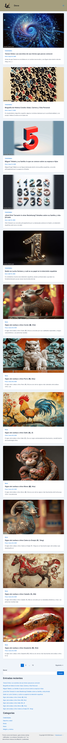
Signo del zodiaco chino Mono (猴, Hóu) (20, 486)
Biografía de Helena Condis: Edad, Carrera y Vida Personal (27, 108)
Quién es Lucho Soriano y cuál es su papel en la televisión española (31, 271)
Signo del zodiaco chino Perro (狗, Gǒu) (20, 379)
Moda (4, 723)
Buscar (5, 670)
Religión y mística (8, 729)
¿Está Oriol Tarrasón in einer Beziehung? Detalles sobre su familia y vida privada (26, 691)
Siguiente (59, 665)
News (6, 322)
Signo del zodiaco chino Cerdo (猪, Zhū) (20, 325)
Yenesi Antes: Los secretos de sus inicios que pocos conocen (29, 54)
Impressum (58, 735)
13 (33, 665)
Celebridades (8, 50)
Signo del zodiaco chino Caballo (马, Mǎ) (20, 594)
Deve (16, 5)
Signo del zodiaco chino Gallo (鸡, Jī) (19, 433)
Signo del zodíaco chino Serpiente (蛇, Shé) (21, 648)
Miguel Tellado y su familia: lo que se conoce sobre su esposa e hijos (31, 161)
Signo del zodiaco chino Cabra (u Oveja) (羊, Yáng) (24, 540)
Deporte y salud (7, 720)
